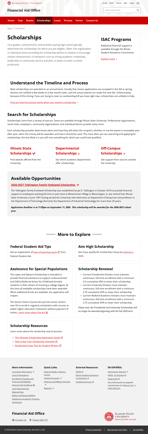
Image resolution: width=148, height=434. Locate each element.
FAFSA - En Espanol (116, 375)
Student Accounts (51, 378)
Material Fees (18, 392)
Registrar (48, 388)
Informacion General (117, 372)
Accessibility (138, 429)
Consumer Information (22, 372)
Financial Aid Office (23, 10)
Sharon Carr (128, 385)
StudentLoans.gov (84, 382)
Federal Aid (112, 379)
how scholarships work (45, 252)
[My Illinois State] (138, 3)
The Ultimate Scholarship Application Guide (37, 337)
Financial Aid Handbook (22, 385)
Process (68, 20)
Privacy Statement (94, 429)
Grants (29, 20)
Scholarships (44, 20)
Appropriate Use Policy (117, 429)
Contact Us (92, 20)
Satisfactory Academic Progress (26, 399)
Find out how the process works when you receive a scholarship (43, 102)
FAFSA (78, 372)
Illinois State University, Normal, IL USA (28, 429)
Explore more (108, 58)
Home (11, 20)
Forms (79, 20)
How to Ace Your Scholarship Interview (35, 341)
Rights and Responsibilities (23, 395)
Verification (17, 402)
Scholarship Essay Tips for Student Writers (37, 345)
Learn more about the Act (31, 312)
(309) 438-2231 (114, 388)
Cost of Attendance (20, 375)
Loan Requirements (20, 388)
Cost (20, 20)
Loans (57, 20)
